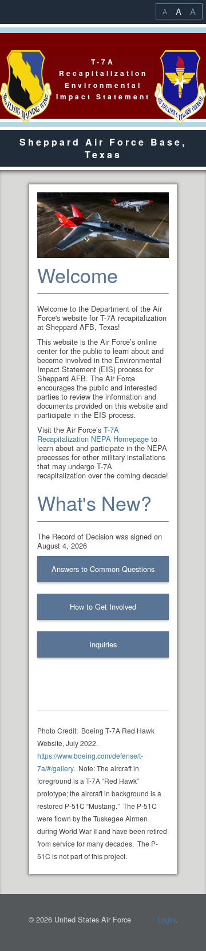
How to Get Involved (103, 606)
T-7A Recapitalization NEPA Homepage (93, 434)
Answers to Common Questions (103, 568)
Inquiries (103, 644)
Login (166, 919)
